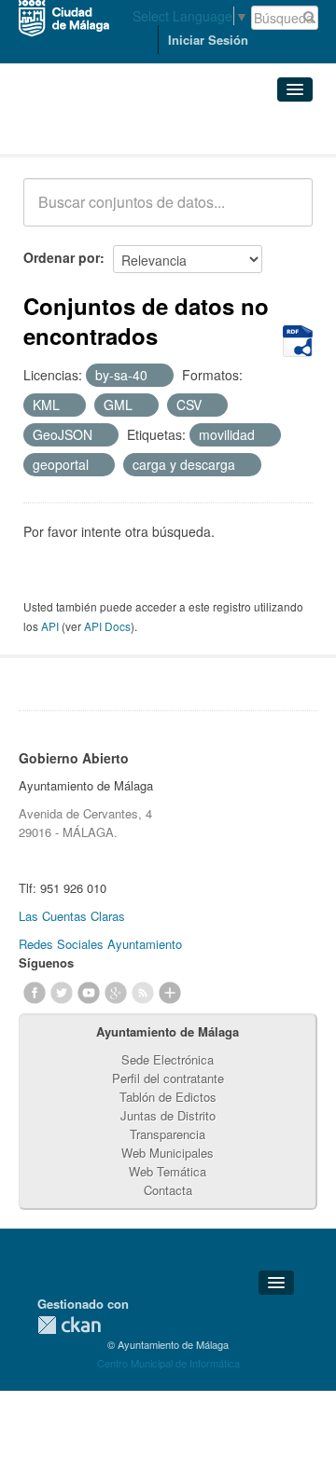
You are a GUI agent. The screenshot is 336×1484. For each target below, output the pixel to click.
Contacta (168, 1190)
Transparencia (167, 1134)
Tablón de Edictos (168, 1097)
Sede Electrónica (167, 1059)
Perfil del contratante (168, 1078)
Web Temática (167, 1171)
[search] (286, 213)
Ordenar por (61, 257)
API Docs (107, 626)
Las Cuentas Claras (72, 916)
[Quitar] (157, 375)
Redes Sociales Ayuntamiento (100, 944)
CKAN (69, 1325)
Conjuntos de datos (105, 130)
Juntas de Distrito (168, 1115)
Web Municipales (167, 1152)
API (50, 626)
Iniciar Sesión (208, 39)
